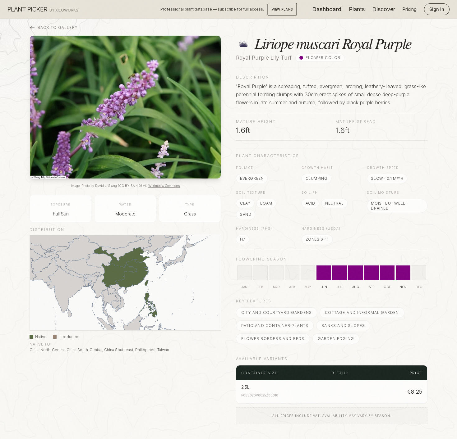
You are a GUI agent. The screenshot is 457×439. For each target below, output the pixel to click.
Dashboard (326, 9)
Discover (383, 9)
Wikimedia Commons (164, 186)
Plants (357, 9)
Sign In (436, 9)
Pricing (410, 9)
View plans (282, 9)
